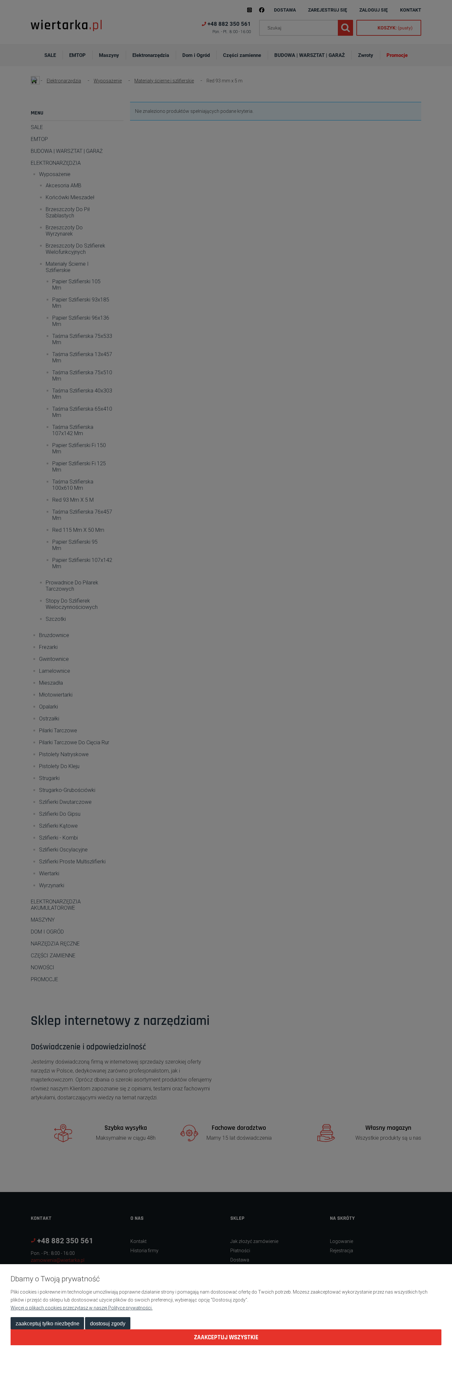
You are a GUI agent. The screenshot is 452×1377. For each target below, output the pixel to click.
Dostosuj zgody (107, 1323)
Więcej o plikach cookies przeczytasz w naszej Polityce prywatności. (82, 1307)
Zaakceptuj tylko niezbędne (47, 1323)
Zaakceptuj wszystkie (226, 1337)
